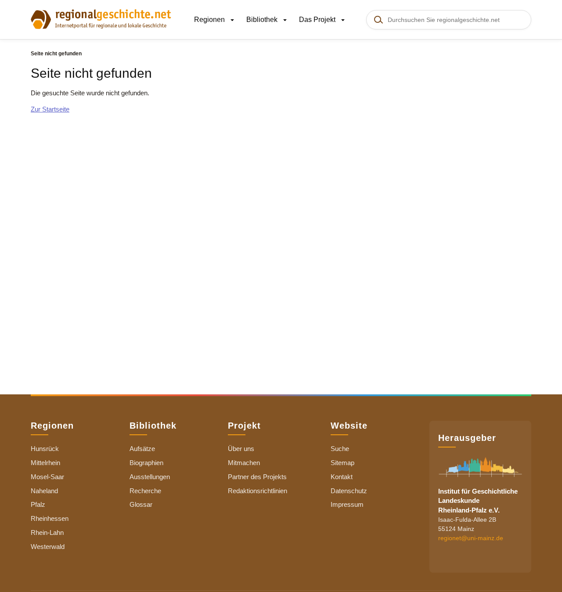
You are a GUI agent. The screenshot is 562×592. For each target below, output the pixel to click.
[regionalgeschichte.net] (101, 18)
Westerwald (48, 546)
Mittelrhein (45, 462)
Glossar (141, 504)
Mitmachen (244, 462)
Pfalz (38, 504)
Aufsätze (142, 448)
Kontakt (342, 476)
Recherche (145, 491)
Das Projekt (318, 19)
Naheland (44, 491)
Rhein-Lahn (47, 532)
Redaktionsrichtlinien (257, 491)
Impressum (347, 504)
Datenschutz (349, 491)
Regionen (210, 19)
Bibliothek (262, 19)
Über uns (241, 448)
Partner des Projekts (257, 476)
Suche (340, 448)
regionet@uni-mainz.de (470, 538)
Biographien (146, 462)
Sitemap (342, 462)
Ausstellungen (150, 476)
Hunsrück (45, 448)
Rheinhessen (49, 518)
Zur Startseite (50, 109)
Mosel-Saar (47, 476)
